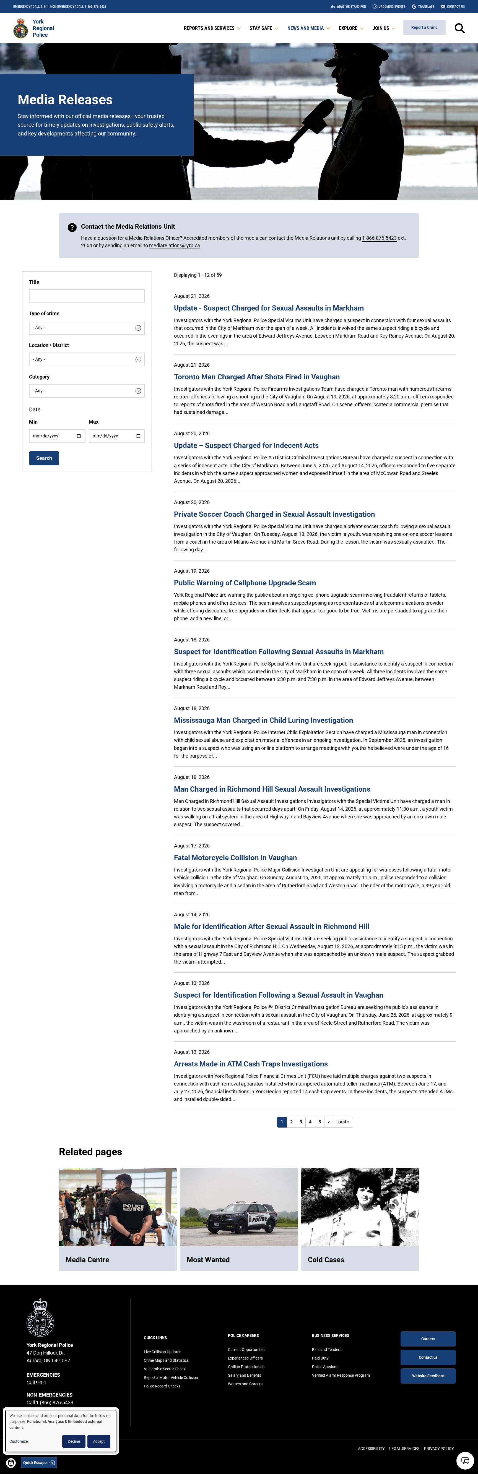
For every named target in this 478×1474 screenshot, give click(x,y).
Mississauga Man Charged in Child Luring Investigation (263, 720)
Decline (74, 1441)
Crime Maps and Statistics (166, 1360)
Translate (426, 7)
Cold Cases (326, 1260)
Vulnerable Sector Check (164, 1369)
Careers (428, 1339)
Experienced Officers (245, 1358)
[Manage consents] (11, 1463)
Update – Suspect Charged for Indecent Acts (246, 445)
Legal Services (404, 1448)
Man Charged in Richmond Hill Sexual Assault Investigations (272, 789)
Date (35, 409)
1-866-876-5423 (379, 238)
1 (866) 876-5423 (54, 1402)
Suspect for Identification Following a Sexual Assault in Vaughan (278, 995)
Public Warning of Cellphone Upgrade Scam (245, 583)
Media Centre (87, 1260)
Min (33, 422)
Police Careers (243, 1335)
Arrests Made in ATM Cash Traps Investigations (251, 1064)
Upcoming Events (392, 7)
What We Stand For (351, 7)
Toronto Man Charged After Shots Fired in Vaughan (257, 377)
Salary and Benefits (244, 1375)
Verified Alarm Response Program (341, 1375)
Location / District (49, 345)
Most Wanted (208, 1260)
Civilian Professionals (246, 1367)
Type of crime (44, 313)
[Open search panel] (460, 28)
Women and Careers (245, 1384)
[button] (213, 28)
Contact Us (456, 7)
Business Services (330, 1335)
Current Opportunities (246, 1349)
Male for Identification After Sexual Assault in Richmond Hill (271, 926)
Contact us (428, 1357)
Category (39, 377)
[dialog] (61, 1431)
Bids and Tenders (326, 1349)
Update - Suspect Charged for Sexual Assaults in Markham (269, 308)
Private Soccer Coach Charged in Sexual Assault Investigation (274, 514)
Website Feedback (428, 1376)
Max (93, 422)
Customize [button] (18, 1441)
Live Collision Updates (162, 1352)
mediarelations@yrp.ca (174, 245)
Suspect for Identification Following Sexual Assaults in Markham (279, 652)
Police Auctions (325, 1367)
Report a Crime (424, 27)
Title (34, 282)
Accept (99, 1441)
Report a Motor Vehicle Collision (171, 1377)
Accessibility (371, 1448)
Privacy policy (439, 1448)
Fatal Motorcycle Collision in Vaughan (235, 858)
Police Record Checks (162, 1386)
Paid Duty (320, 1358)
